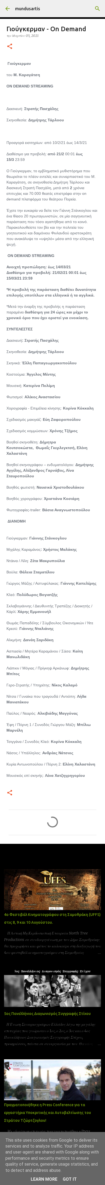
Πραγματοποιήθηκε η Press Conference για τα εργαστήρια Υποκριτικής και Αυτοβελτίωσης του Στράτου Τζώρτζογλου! (47, 1113)
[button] (9, 46)
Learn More (44, 1179)
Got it (70, 1179)
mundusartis (27, 8)
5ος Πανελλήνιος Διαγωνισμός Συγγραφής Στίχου (47, 1013)
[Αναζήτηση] (97, 8)
